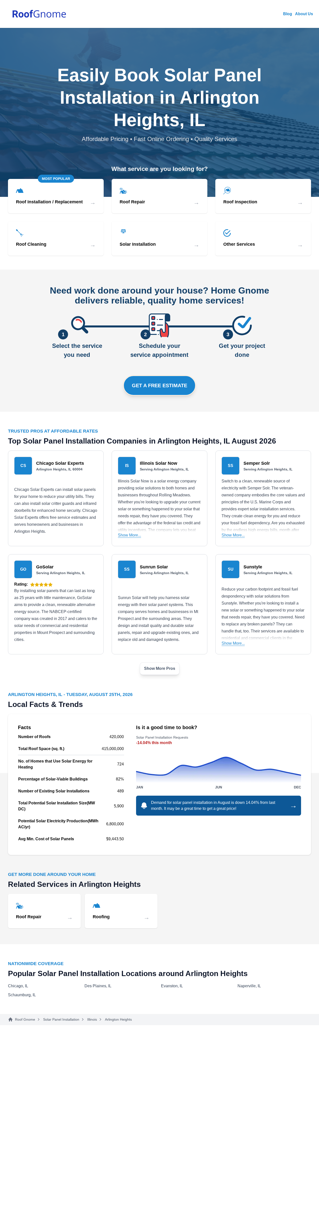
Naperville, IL (249, 986)
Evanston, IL (172, 986)
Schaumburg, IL (22, 995)
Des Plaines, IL (97, 986)
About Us (304, 14)
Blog (287, 14)
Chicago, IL (18, 986)
